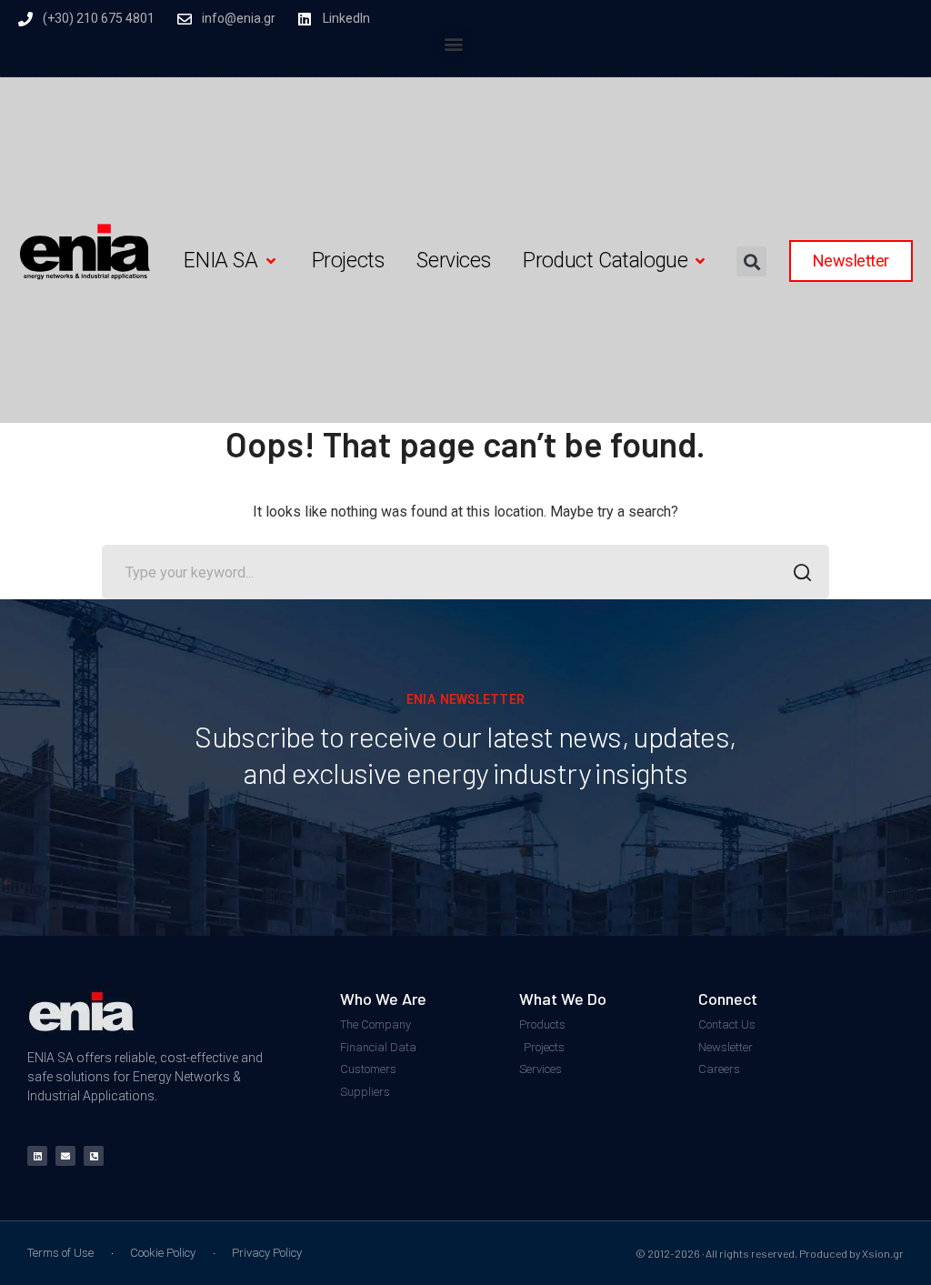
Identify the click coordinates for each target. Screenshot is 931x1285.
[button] (454, 43)
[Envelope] (65, 1156)
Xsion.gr (883, 1253)
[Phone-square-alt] (94, 1156)
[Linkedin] (37, 1156)
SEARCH (802, 572)
